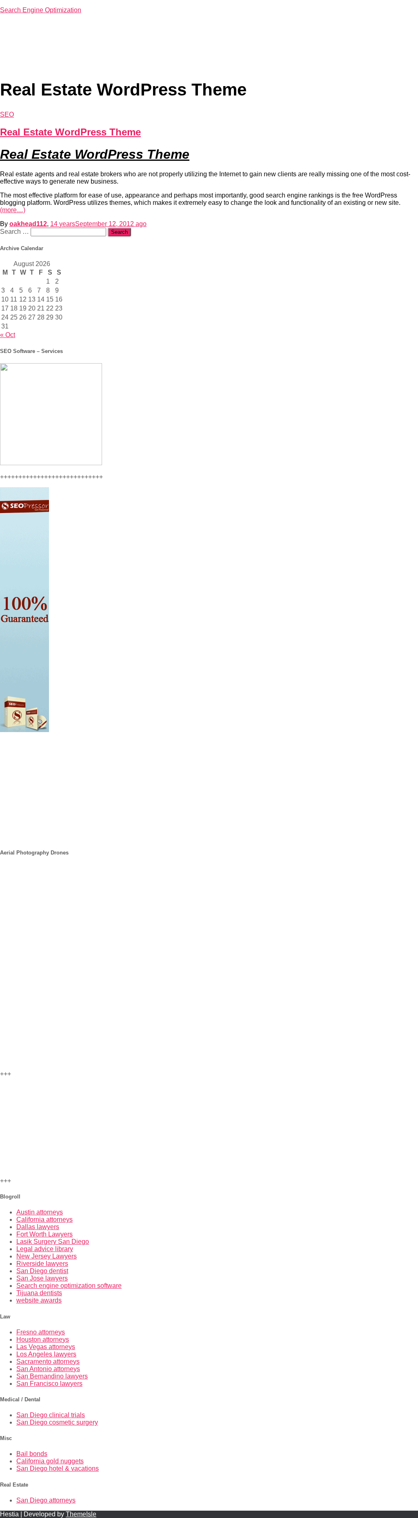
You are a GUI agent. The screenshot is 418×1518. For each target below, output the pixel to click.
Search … (15, 231)
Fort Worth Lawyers (44, 1234)
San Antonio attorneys (48, 1368)
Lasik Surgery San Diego (52, 1241)
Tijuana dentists (39, 1292)
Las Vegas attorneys (45, 1346)
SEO (7, 114)
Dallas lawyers (37, 1226)
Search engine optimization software (69, 1285)
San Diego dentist (42, 1270)
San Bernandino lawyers (52, 1376)
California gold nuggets (50, 1461)
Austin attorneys (39, 1212)
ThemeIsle (81, 1514)
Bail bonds (31, 1453)
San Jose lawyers (42, 1278)
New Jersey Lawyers (46, 1256)
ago (98, 223)
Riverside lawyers (42, 1263)
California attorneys (44, 1219)
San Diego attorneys (46, 1500)
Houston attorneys (42, 1339)
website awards (39, 1300)
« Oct (7, 334)
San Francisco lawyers (49, 1383)
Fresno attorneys (40, 1332)
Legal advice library (44, 1248)
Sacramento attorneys (48, 1361)
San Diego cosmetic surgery (57, 1422)
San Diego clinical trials (50, 1414)
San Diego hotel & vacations (57, 1468)
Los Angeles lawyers (46, 1354)
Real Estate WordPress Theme (70, 132)
